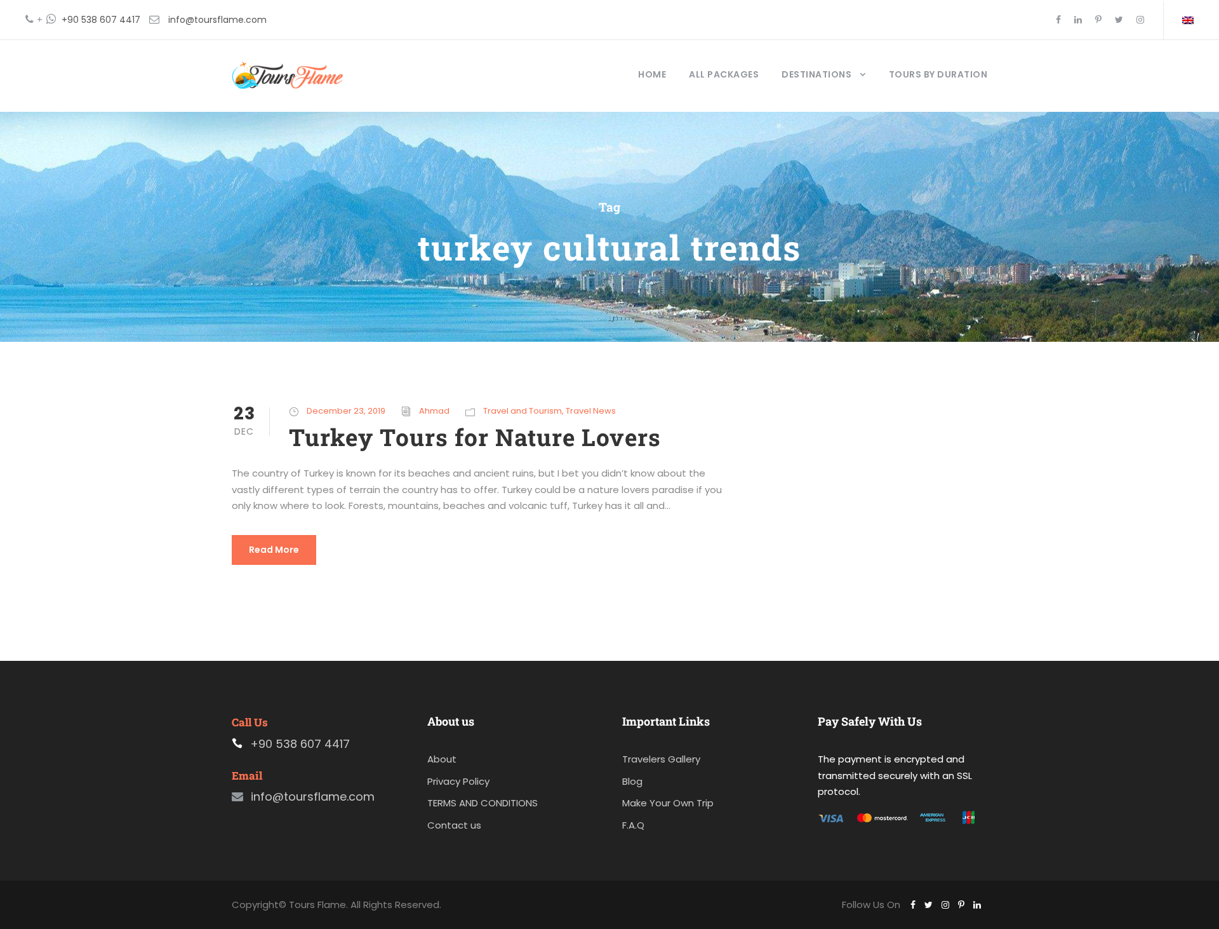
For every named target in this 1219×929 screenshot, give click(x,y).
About (441, 759)
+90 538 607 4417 (101, 19)
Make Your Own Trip (668, 803)
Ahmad (434, 411)
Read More (274, 549)
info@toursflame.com (217, 19)
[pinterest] (1098, 19)
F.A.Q (633, 825)
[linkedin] (1078, 19)
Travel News (591, 411)
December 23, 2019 (346, 411)
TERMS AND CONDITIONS (482, 803)
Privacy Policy (458, 781)
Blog (632, 781)
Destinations (816, 74)
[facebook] (1058, 19)
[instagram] (1140, 19)
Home (652, 74)
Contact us (454, 825)
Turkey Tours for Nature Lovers (475, 436)
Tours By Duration (938, 74)
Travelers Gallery (661, 759)
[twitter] (1119, 19)
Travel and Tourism (522, 411)
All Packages (724, 74)
